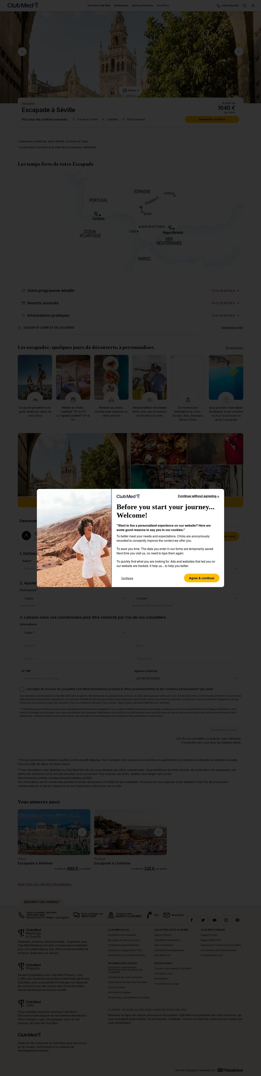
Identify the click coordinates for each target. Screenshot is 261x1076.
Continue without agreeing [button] (198, 496)
